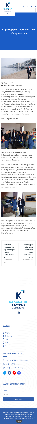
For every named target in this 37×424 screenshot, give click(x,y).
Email (5, 391)
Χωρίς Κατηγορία (17, 85)
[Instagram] (19, 373)
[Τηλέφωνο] (35, 6)
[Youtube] (31, 6)
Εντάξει (19, 421)
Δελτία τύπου (8, 85)
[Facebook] (27, 6)
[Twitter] (23, 6)
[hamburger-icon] (33, 10)
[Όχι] (35, 417)
